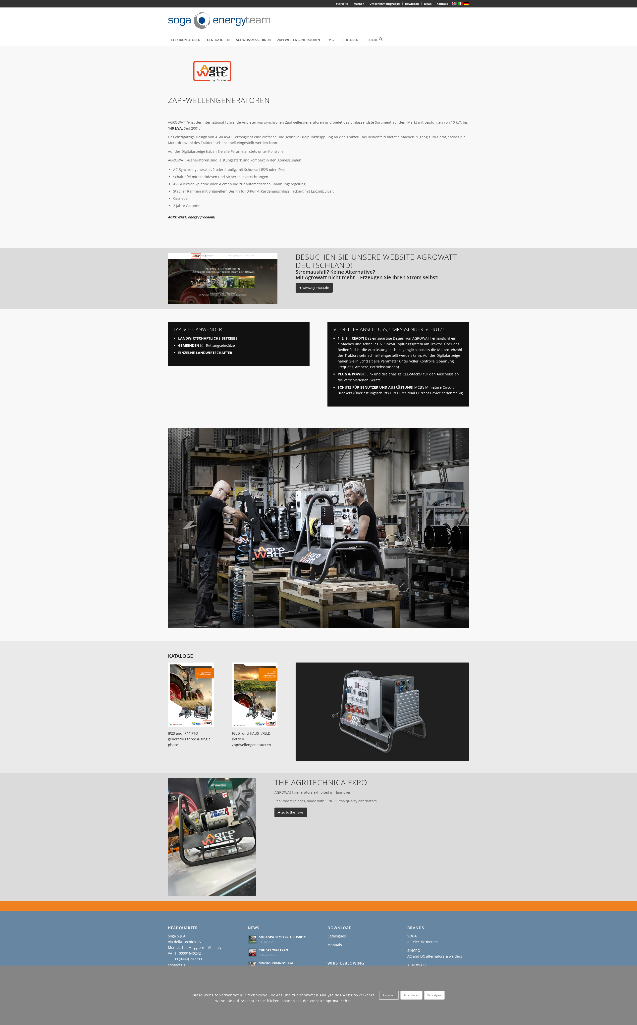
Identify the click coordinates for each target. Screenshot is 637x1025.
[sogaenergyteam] (222, 20)
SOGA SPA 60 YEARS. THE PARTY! (282, 937)
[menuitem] (342, 3)
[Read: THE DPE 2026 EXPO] (252, 952)
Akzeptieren (411, 995)
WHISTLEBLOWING (345, 963)
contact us (176, 965)
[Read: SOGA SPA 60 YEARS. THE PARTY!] (252, 939)
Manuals (334, 944)
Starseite (342, 3)
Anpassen (389, 995)
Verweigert (434, 995)
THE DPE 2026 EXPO (273, 950)
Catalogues (336, 936)
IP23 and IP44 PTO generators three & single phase (189, 739)
